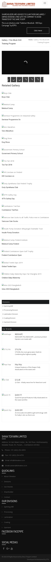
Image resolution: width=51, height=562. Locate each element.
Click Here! (38, 30)
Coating (7, 522)
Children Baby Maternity (11, 278)
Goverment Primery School (12, 153)
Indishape (19, 334)
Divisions (7, 481)
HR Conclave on (8, 176)
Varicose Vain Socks (10, 221)
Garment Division (10, 322)
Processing (8, 512)
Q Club (17, 380)
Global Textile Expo (9, 266)
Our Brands (8, 487)
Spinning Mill (8, 306)
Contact (7, 497)
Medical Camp (7, 108)
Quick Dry (19, 410)
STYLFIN (18, 349)
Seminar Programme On (11, 120)
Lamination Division (11, 314)
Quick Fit (18, 395)
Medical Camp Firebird (10, 244)
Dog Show (6, 142)
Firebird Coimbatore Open (12, 255)
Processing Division (11, 310)
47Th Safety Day (8, 199)
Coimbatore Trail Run (10, 210)
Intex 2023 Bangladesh (10, 289)
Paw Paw (18, 364)
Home (30, 40)
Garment (7, 527)
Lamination (8, 517)
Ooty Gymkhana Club (10, 187)
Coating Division (9, 318)
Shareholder (8, 492)
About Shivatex (10, 476)
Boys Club (6, 97)
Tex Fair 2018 (7, 165)
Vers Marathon (7, 131)
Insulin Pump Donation (10, 233)
